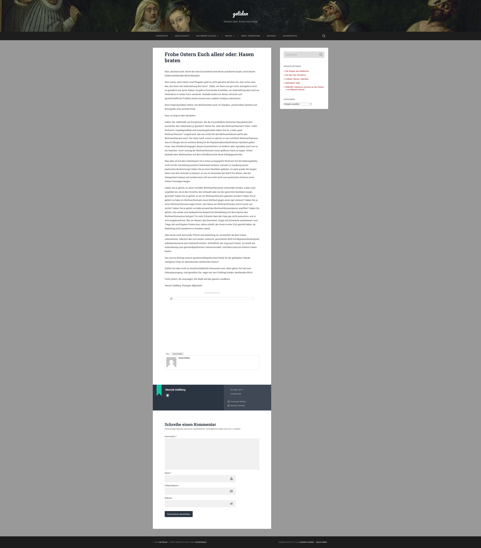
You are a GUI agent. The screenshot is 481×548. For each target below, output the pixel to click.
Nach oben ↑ (322, 542)
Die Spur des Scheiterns (295, 75)
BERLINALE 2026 (292, 83)
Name (168, 473)
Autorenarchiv (167, 395)
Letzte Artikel (177, 354)
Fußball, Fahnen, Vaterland (296, 79)
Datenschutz (290, 36)
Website (168, 498)
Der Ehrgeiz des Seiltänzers (297, 71)
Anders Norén (307, 542)
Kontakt (271, 36)
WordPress (200, 542)
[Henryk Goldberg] (171, 366)
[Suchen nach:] (304, 54)
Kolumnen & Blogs (206, 36)
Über (167, 354)
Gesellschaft (182, 36)
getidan (240, 13)
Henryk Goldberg (184, 358)
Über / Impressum (250, 36)
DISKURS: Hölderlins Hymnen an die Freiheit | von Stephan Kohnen (304, 88)
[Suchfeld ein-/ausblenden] (324, 36)
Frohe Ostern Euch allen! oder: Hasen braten (209, 57)
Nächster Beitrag (237, 405)
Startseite (162, 36)
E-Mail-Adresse (172, 485)
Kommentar (171, 436)
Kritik (228, 36)
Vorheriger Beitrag (238, 401)
